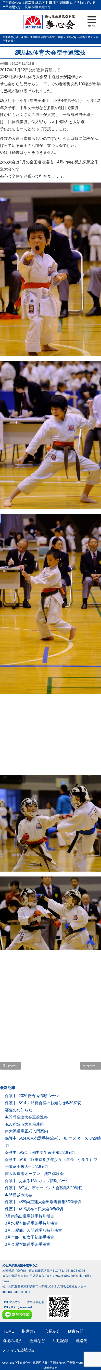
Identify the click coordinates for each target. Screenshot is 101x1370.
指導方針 (29, 1331)
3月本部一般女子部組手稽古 (29, 1237)
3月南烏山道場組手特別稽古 (29, 1216)
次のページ (91, 1066)
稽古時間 (75, 1331)
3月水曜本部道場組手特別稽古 (31, 1223)
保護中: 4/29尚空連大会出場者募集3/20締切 (43, 1202)
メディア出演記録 (18, 1350)
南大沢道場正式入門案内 (26, 1131)
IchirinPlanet (50, 1367)
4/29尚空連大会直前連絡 (26, 1117)
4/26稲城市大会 (18, 1195)
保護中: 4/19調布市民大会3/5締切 (34, 1209)
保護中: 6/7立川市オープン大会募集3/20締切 (44, 1188)
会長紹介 (52, 1331)
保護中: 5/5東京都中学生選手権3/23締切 (40, 1152)
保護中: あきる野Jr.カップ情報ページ (37, 1181)
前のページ (10, 1066)
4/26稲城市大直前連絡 (24, 1124)
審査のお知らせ (18, 1110)
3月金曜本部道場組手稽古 (27, 1244)
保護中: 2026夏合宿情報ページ (32, 1096)
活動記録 (60, 1341)
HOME (8, 1331)
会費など (37, 1341)
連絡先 (81, 1341)
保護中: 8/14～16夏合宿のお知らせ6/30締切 (43, 1103)
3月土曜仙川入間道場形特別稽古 (33, 1230)
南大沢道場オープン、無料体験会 (34, 1174)
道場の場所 (12, 1341)
